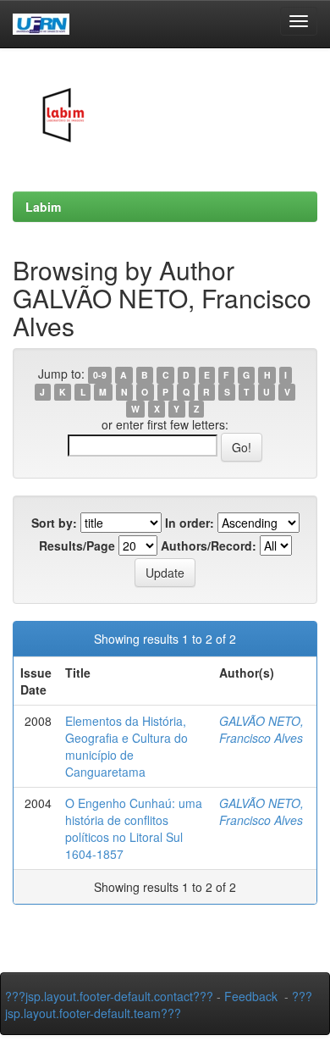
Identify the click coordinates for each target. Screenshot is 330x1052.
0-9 (100, 374)
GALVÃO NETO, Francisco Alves (261, 729)
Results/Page (77, 545)
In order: (189, 522)
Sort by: (54, 522)
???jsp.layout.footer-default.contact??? (109, 996)
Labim (43, 206)
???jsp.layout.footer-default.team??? (158, 1005)
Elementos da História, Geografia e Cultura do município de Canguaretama (126, 746)
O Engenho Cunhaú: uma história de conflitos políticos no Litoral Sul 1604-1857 (133, 828)
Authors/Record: (208, 545)
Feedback (251, 996)
